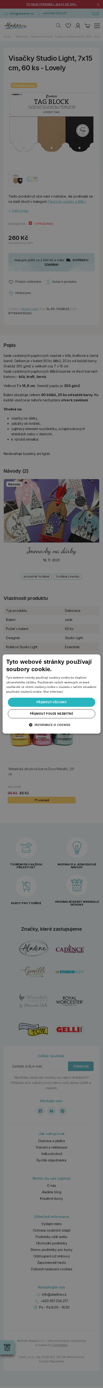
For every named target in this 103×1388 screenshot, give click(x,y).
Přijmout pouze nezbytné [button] (51, 714)
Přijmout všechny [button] (51, 702)
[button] (51, 725)
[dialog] (52, 694)
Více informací (53, 692)
